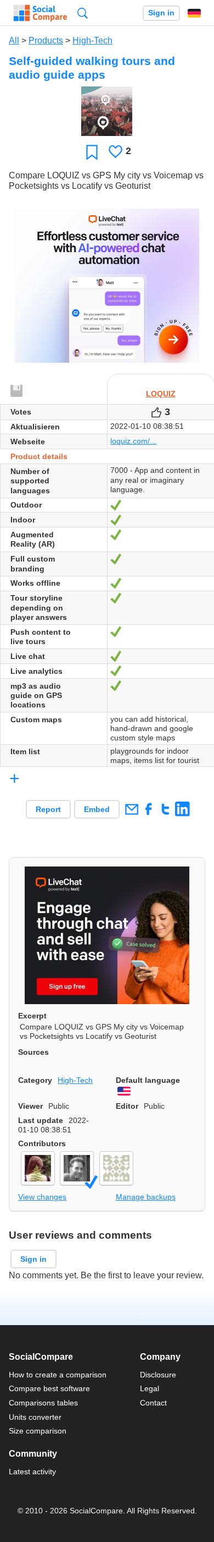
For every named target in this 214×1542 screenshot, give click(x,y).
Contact (153, 1402)
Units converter (35, 1417)
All (14, 40)
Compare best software (49, 1388)
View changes (42, 1196)
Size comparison (37, 1430)
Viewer (30, 1106)
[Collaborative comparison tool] (40, 13)
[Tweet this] (165, 809)
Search (82, 13)
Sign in (161, 13)
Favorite (92, 151)
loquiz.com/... (133, 441)
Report (48, 809)
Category (35, 1080)
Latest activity (32, 1471)
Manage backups (146, 1196)
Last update (40, 1120)
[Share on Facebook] (148, 809)
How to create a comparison (57, 1374)
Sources (33, 1052)
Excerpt (32, 1015)
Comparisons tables (43, 1402)
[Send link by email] (131, 809)
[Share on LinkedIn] (182, 809)
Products (46, 40)
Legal (149, 1388)
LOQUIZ (161, 393)
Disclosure (158, 1374)
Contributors (42, 1143)
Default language (148, 1080)
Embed (97, 809)
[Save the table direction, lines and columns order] (17, 391)
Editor (127, 1106)
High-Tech (92, 40)
